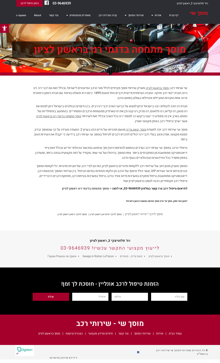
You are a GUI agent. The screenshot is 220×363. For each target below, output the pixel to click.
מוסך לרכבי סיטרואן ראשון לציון (106, 214)
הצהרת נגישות (74, 333)
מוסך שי (199, 13)
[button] (29, 3)
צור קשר (53, 15)
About (37, 15)
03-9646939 (62, 3)
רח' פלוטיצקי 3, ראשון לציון (192, 3)
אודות (158, 15)
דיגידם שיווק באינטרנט (63, 358)
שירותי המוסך (136, 15)
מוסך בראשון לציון (157, 88)
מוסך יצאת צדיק (136, 129)
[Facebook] (138, 352)
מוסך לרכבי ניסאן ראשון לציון (72, 214)
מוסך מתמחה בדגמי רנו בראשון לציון (58, 116)
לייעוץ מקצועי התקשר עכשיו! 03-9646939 (110, 248)
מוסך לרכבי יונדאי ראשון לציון (144, 214)
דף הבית (173, 15)
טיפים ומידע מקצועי (100, 333)
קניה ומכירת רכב (107, 15)
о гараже (21, 15)
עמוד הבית (175, 333)
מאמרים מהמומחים (80, 15)
